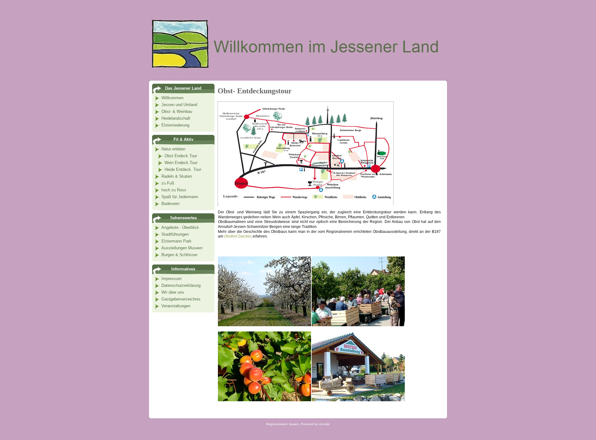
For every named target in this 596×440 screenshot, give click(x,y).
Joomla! (324, 424)
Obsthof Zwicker (237, 236)
